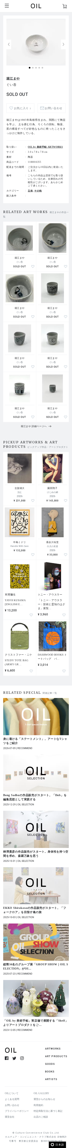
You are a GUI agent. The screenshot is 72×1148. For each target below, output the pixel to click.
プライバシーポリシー (17, 1111)
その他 (38, 190)
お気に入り (22, 108)
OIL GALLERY (41, 1093)
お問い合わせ (12, 1105)
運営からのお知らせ (44, 1099)
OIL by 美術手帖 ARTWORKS (45, 147)
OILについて (11, 1093)
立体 (30, 190)
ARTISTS (51, 1079)
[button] (63, 44)
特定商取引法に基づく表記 (48, 1111)
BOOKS (50, 1071)
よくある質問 (12, 1099)
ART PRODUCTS (56, 1056)
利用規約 (38, 1105)
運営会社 (9, 1116)
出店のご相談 (41, 1116)
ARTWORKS (53, 1048)
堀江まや (13, 78)
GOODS (50, 1063)
